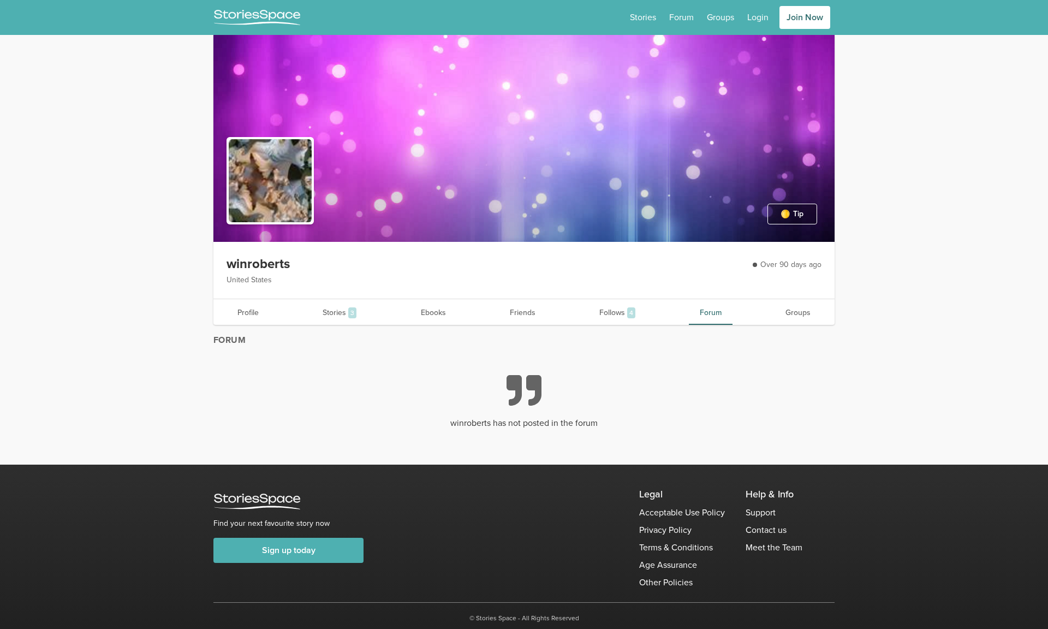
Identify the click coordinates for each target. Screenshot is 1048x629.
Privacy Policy (665, 530)
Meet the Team (774, 547)
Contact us (766, 530)
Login (758, 17)
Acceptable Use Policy (682, 512)
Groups (720, 17)
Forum (681, 17)
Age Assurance (668, 565)
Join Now (805, 17)
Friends (522, 312)
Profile (248, 312)
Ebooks (433, 312)
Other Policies (666, 582)
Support (761, 512)
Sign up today (288, 550)
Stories (643, 17)
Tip (798, 213)
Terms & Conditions (676, 547)
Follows (616, 312)
